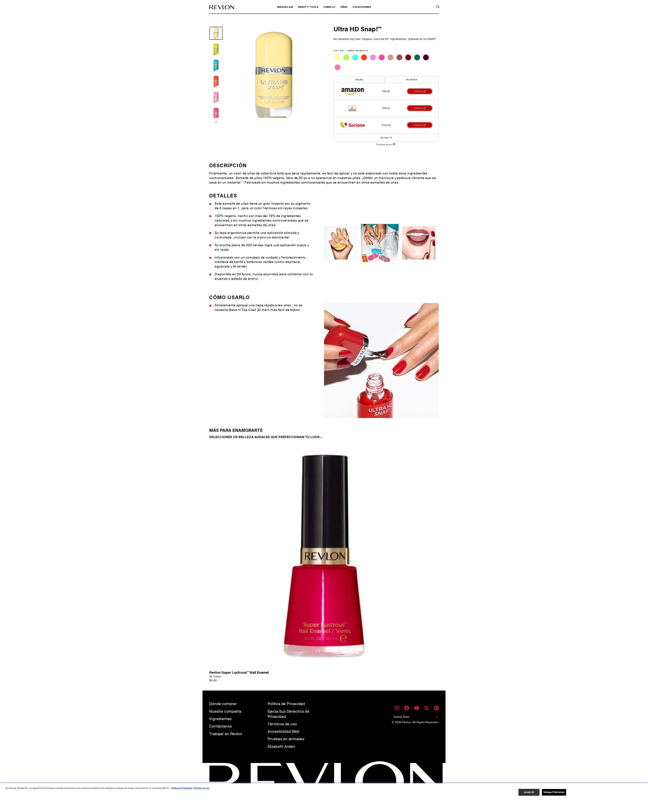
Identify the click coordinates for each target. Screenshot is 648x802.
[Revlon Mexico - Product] (222, 7)
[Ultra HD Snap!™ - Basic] (399, 57)
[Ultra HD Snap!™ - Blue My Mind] (355, 57)
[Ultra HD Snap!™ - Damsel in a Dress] (373, 57)
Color (350, 50)
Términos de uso (282, 724)
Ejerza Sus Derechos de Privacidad (288, 714)
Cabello (329, 7)
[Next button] (216, 120)
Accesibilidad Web (284, 731)
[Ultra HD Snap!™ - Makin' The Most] (337, 57)
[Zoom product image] (273, 75)
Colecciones (362, 7)
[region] (324, 792)
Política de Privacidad (286, 703)
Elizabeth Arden (281, 746)
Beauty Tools (308, 7)
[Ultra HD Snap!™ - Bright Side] (346, 57)
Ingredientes (220, 718)
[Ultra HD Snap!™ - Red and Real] (408, 57)
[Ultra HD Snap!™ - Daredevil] (417, 57)
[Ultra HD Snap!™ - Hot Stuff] (364, 57)
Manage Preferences (554, 792)
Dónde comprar (223, 703)
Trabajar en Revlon (225, 733)
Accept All (529, 792)
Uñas (343, 7)
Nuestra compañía (225, 711)
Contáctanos (220, 726)
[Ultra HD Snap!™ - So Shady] (426, 57)
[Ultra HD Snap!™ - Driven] (390, 57)
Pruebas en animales (286, 739)
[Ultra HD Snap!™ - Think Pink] (337, 67)
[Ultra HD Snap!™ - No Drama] (381, 57)
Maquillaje (285, 7)
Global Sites (401, 717)
